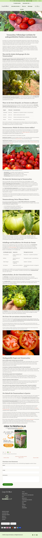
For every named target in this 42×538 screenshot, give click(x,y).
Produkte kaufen (17, 3)
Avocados (24, 501)
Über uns (24, 6)
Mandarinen (24, 507)
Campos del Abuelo (12, 247)
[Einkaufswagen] (37, 6)
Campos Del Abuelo (9, 534)
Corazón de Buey (34, 141)
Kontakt (22, 9)
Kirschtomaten (19, 138)
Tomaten (24, 504)
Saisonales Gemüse (15, 6)
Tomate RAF (10, 143)
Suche (23, 491)
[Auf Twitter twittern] (5, 452)
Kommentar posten (8, 484)
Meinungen (30, 6)
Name (4, 465)
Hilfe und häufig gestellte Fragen (19, 0)
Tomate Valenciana (26, 132)
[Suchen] (35, 6)
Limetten (23, 506)
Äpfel (23, 503)
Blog (23, 496)
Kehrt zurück (25, 493)
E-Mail (4, 470)
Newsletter (24, 498)
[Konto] (38, 6)
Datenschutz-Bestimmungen (27, 494)
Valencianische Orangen (27, 499)
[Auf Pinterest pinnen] (9, 452)
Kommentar (5, 475)
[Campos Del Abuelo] (5, 6)
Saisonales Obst (26, 3)
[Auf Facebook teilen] (7, 452)
